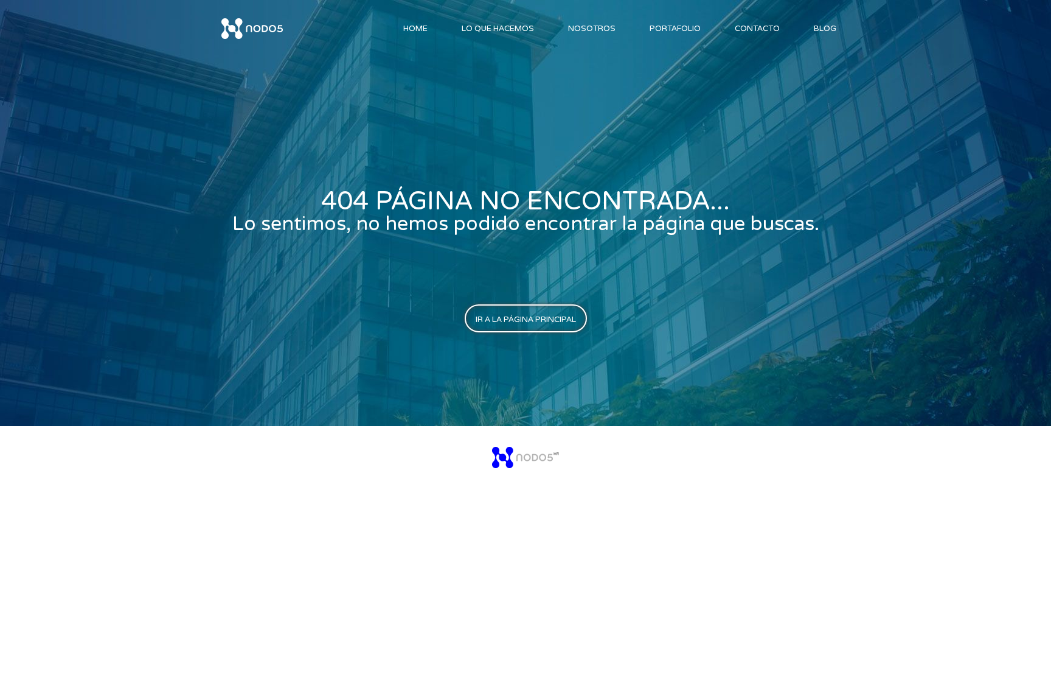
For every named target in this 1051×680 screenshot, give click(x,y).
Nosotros (592, 28)
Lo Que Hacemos (498, 28)
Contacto (757, 28)
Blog (825, 28)
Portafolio (675, 28)
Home (415, 28)
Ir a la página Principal (526, 319)
